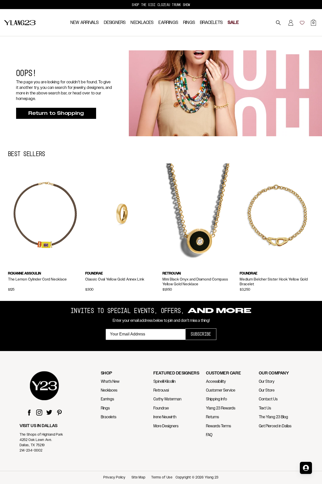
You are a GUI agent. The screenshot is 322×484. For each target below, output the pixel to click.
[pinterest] (59, 413)
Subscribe (201, 334)
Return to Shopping (56, 113)
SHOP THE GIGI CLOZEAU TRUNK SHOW (161, 4)
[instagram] (39, 413)
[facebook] (29, 413)
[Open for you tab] (306, 468)
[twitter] (49, 413)
